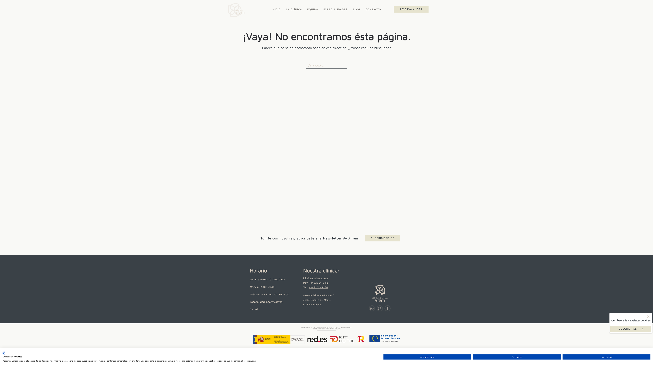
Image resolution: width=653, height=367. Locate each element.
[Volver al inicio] (235, 9)
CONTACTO (373, 9)
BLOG (357, 9)
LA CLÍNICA (294, 9)
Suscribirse (380, 238)
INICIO (276, 9)
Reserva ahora (411, 9)
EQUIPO (312, 9)
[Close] (648, 316)
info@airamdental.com (315, 278)
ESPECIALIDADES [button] (335, 9)
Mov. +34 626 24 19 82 (315, 282)
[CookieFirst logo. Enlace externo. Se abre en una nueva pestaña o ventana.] (4, 353)
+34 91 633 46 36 (318, 287)
